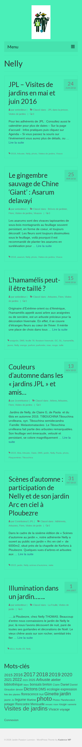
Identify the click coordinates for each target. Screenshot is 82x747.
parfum (31, 345)
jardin (46, 453)
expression (69, 689)
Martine (31, 699)
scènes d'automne (38, 565)
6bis (19, 453)
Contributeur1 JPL (24, 521)
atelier (56, 680)
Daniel (65, 684)
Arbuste (21, 153)
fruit (41, 694)
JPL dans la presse (58, 109)
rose (49, 345)
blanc (26, 684)
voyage (65, 709)
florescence (29, 694)
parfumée (40, 345)
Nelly (28, 153)
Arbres (53, 400)
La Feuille (53, 605)
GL (60, 340)
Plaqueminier (15, 457)
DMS (22, 340)
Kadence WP (64, 740)
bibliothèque (13, 684)
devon (19, 689)
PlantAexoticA (68, 700)
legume (20, 699)
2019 (55, 674)
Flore (11, 213)
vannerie (71, 704)
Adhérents (60, 521)
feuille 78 (30, 340)
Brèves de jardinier (57, 209)
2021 (8, 680)
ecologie (53, 689)
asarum (20, 257)
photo (34, 153)
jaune (10, 345)
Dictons (31, 689)
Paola (59, 453)
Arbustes (52, 297)
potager (9, 704)
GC (56, 340)
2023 (25, 680)
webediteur (20, 109)
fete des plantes (12, 694)
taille (61, 345)
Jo (13, 700)
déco (12, 649)
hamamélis (68, 340)
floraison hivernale (44, 340)
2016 (13, 153)
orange (23, 345)
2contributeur (21, 400)
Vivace (59, 153)
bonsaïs (36, 684)
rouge (55, 345)
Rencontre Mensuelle (30, 704)
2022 (17, 679)
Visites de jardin (34, 525)
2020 (66, 674)
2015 (13, 453)
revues (49, 704)
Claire (34, 453)
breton (47, 684)
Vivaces (38, 213)
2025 (32, 680)
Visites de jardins (17, 114)
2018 (42, 674)
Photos (56, 700)
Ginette (51, 693)
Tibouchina (27, 457)
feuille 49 (20, 649)
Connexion (11, 720)
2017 (29, 674)
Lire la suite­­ (16, 142)
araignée (14, 340)
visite (51, 565)
